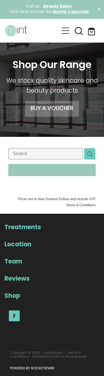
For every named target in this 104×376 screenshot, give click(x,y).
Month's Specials (71, 12)
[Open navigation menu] (65, 30)
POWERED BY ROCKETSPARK (32, 368)
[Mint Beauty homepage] (32, 30)
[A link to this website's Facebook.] (14, 315)
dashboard (53, 353)
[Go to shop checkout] (92, 30)
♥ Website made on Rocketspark (59, 357)
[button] (78, 30)
